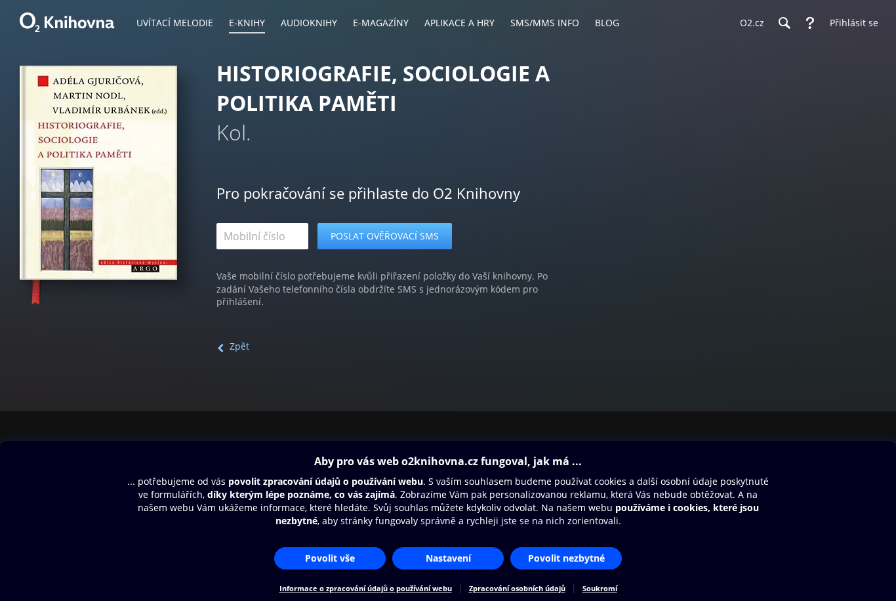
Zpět (239, 346)
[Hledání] (784, 23)
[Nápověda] (810, 23)
